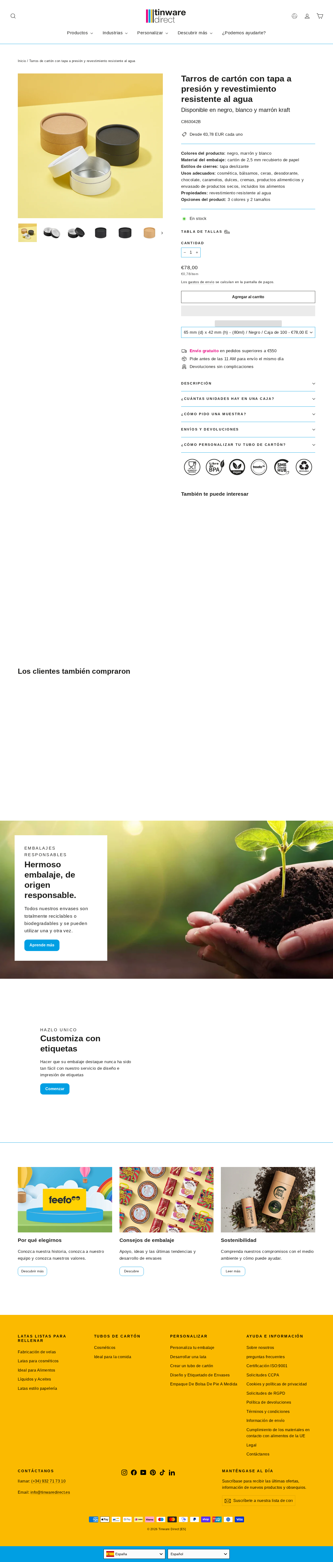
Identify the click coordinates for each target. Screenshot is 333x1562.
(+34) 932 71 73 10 (48, 1481)
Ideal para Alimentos (36, 1370)
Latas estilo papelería (37, 1388)
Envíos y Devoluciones (210, 429)
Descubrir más (193, 32)
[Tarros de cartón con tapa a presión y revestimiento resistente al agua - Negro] (184, 603)
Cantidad (192, 243)
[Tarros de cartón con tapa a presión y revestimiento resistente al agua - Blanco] (196, 603)
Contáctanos (258, 1454)
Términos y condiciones (268, 1411)
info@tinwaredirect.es (50, 1492)
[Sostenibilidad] (268, 1199)
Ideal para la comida (112, 1357)
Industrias (113, 32)
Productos (78, 32)
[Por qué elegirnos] (65, 1199)
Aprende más (41, 945)
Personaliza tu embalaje (192, 1348)
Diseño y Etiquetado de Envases (200, 1375)
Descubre (131, 1271)
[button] (248, 310)
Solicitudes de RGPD (265, 1393)
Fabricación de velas (37, 1352)
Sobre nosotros (260, 1348)
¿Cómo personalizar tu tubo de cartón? (233, 445)
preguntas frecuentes (265, 1357)
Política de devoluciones (268, 1402)
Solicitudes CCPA (262, 1375)
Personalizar (150, 32)
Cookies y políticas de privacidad (276, 1384)
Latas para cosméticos (38, 1361)
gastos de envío (201, 282)
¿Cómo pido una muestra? (214, 414)
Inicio (22, 61)
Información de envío (265, 1420)
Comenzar (54, 1089)
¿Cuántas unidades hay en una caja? (227, 399)
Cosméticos (105, 1348)
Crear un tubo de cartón (191, 1366)
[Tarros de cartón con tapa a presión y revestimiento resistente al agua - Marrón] (190, 603)
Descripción (196, 383)
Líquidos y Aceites (34, 1379)
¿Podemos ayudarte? (244, 32)
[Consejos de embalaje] (166, 1199)
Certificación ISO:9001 (267, 1366)
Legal (251, 1445)
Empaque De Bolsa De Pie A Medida (203, 1384)
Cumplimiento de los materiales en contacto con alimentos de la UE (278, 1433)
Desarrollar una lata (188, 1357)
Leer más (233, 1271)
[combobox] (135, 1554)
